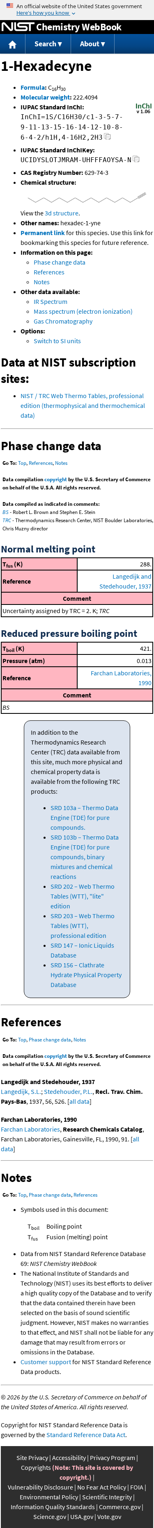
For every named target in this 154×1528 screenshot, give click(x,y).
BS (5, 512)
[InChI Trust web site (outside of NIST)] (143, 113)
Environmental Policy (49, 1497)
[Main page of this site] (12, 44)
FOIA (136, 1487)
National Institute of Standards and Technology (18, 27)
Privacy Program (112, 1457)
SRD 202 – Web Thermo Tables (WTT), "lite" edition (83, 896)
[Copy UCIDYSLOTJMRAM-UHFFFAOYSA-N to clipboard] (136, 161)
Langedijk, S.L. (21, 1091)
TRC (6, 520)
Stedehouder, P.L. (68, 1091)
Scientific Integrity (107, 1497)
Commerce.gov (119, 1507)
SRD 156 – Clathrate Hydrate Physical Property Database (86, 975)
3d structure (61, 213)
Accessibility (69, 1457)
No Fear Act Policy (101, 1487)
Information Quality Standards (53, 1507)
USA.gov (81, 1516)
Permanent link (43, 233)
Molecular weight (45, 97)
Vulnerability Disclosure (40, 1487)
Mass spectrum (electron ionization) (83, 311)
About (89, 43)
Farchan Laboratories (30, 1129)
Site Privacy (32, 1457)
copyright (55, 479)
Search (45, 43)
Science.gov (49, 1516)
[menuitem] (12, 44)
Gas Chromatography (63, 321)
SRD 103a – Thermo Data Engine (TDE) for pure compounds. (84, 817)
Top (22, 463)
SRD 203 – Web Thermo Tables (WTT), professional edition (83, 925)
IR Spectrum (50, 301)
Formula (33, 87)
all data (79, 1101)
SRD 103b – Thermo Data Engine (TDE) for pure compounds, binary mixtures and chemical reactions (85, 857)
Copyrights (36, 1467)
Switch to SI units (57, 341)
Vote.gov (109, 1516)
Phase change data (59, 262)
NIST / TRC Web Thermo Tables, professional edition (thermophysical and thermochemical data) (83, 405)
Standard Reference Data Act (85, 1435)
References (49, 272)
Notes (42, 282)
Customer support (46, 1362)
